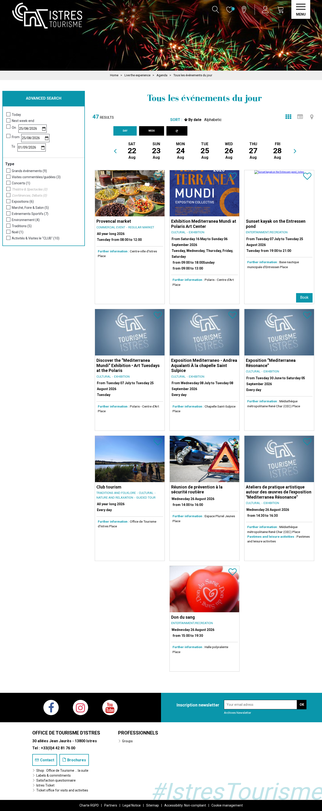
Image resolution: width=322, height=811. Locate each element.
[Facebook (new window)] (51, 707)
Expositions (23, 201)
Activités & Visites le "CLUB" (35, 238)
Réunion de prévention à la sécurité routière (197, 489)
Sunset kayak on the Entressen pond (275, 224)
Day (125, 130)
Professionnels (138, 733)
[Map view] (312, 116)
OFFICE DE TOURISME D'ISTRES (66, 733)
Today (16, 115)
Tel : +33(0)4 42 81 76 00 (53, 748)
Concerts (21, 183)
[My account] (266, 9)
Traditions (22, 226)
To (13, 146)
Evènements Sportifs (30, 214)
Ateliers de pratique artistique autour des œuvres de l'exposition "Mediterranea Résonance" (278, 492)
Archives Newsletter (237, 712)
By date (195, 119)
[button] (280, 9)
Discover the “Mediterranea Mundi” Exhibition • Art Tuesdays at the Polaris (128, 365)
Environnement (26, 220)
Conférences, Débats (29, 195)
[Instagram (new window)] (80, 707)
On (14, 127)
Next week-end (23, 121)
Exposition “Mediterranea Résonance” (271, 363)
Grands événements (29, 171)
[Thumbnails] (288, 116)
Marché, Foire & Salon (30, 208)
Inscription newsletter (198, 704)
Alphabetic (213, 119)
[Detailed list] (300, 116)
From (16, 137)
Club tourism (108, 486)
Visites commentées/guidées (36, 177)
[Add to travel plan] (158, 178)
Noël (17, 232)
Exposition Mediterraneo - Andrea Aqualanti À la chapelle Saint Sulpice (204, 365)
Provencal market (113, 221)
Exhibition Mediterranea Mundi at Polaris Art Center (203, 224)
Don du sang (183, 617)
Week (152, 130)
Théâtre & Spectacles (29, 189)
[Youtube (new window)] (110, 707)
